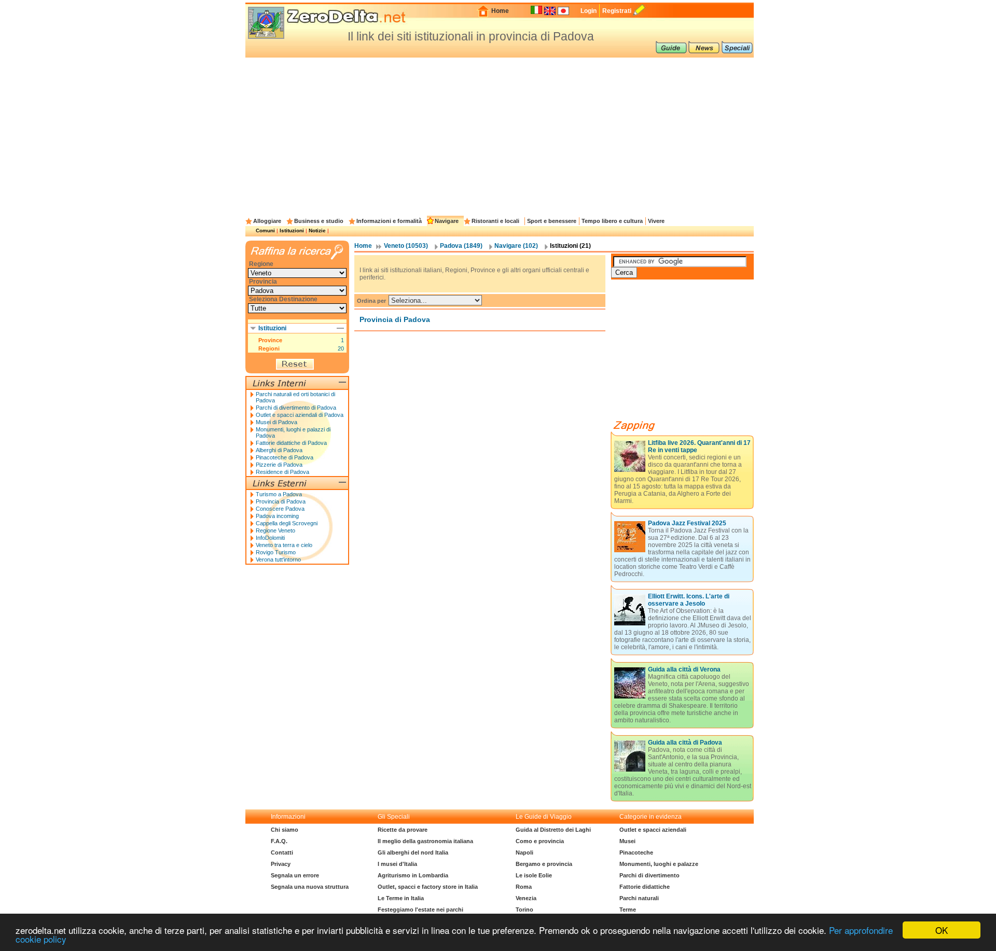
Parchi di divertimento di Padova (296, 407)
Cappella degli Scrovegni (286, 523)
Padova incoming (277, 516)
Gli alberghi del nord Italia (413, 852)
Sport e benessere (551, 221)
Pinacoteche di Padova (284, 457)
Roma (524, 887)
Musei (627, 841)
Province (270, 340)
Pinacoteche (636, 852)
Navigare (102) (516, 245)
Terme (627, 909)
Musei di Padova (276, 422)
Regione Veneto (275, 530)
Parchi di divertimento (649, 875)
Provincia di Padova (281, 501)
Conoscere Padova (280, 509)
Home (500, 11)
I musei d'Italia (397, 864)
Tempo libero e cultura (612, 221)
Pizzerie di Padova (279, 464)
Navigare (447, 221)
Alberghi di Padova (279, 450)
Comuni (265, 230)
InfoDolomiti (270, 538)
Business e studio (318, 221)
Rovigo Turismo (276, 552)
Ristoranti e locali (495, 221)
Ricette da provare (402, 830)
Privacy (280, 864)
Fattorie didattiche (644, 887)
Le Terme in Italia (401, 898)
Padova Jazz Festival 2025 (687, 523)
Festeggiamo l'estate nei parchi (420, 909)
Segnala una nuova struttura (310, 887)
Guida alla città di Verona (684, 669)
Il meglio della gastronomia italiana (425, 841)
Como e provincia (540, 841)
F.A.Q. (279, 841)
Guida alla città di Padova (685, 742)
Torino (524, 909)
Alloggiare (267, 221)
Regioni (269, 348)
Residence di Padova (282, 472)
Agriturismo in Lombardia (413, 875)
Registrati (616, 11)
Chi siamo (284, 830)
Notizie (317, 230)
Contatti (282, 852)
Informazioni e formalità (389, 221)
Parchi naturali (639, 898)
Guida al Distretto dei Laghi (553, 830)
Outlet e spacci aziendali (652, 830)
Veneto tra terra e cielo (284, 545)
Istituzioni (292, 230)
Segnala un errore (295, 875)
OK (941, 930)
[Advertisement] (499, 135)
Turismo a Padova (279, 494)
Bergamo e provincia (544, 864)
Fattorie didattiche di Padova (291, 443)
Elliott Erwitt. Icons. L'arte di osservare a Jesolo (688, 600)
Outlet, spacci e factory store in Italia (428, 887)
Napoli (524, 852)
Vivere (656, 221)
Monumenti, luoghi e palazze (658, 864)
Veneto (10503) (406, 245)
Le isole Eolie (534, 875)
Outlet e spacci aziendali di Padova (299, 415)
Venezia (526, 898)
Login (588, 11)
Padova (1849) (461, 245)
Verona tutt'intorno (278, 559)
